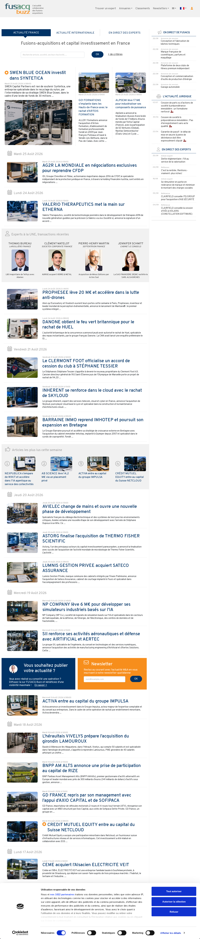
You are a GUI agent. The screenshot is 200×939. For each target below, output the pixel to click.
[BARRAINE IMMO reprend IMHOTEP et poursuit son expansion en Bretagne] (22, 426)
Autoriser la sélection (174, 901)
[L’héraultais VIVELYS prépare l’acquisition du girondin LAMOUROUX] (22, 742)
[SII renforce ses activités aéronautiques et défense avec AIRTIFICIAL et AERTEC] (22, 640)
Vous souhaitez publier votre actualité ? (46, 668)
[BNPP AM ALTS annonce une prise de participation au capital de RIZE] (22, 772)
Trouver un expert (105, 8)
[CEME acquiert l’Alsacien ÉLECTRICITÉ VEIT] (22, 869)
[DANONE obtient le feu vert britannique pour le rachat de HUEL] (22, 328)
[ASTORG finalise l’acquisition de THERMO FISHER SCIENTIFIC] (22, 542)
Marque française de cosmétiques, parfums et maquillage (173, 54)
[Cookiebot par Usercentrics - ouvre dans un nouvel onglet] (20, 933)
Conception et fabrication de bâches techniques (175, 43)
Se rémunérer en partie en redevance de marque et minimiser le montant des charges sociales (178, 185)
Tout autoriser (174, 891)
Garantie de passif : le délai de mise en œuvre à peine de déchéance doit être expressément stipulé (176, 136)
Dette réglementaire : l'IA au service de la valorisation (175, 160)
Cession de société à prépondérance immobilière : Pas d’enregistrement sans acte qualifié (177, 122)
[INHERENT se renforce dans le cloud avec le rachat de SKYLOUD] (22, 397)
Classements (142, 8)
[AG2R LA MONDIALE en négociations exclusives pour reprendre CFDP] (22, 172)
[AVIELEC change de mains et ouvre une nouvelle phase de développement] (22, 513)
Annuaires (124, 8)
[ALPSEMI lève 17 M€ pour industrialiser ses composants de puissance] (130, 82)
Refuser (174, 911)
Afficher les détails (170, 933)
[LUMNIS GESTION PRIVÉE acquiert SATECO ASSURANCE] (22, 572)
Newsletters (160, 8)
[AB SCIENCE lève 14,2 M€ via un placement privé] (61, 463)
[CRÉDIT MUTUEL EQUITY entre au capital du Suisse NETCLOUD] (135, 463)
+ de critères (115, 54)
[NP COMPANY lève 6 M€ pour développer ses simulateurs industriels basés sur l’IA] (22, 611)
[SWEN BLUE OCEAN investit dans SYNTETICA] (38, 122)
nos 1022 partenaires (62, 894)
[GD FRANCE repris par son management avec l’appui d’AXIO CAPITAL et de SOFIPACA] (22, 801)
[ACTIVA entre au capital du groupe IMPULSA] (98, 463)
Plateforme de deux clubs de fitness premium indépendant (175, 67)
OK (97, 54)
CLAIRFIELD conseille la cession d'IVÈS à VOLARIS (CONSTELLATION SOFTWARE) (177, 211)
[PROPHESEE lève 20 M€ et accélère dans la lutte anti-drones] (22, 299)
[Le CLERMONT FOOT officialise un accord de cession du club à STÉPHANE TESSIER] (22, 367)
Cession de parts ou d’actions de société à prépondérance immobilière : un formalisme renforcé (177, 107)
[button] (192, 8)
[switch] (91, 932)
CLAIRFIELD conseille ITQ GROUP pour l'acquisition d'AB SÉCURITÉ (178, 198)
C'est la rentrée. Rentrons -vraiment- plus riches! (174, 172)
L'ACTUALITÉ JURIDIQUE (176, 96)
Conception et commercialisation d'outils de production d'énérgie (177, 78)
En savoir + (41, 685)
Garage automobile (170, 87)
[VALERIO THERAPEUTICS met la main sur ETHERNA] (22, 211)
